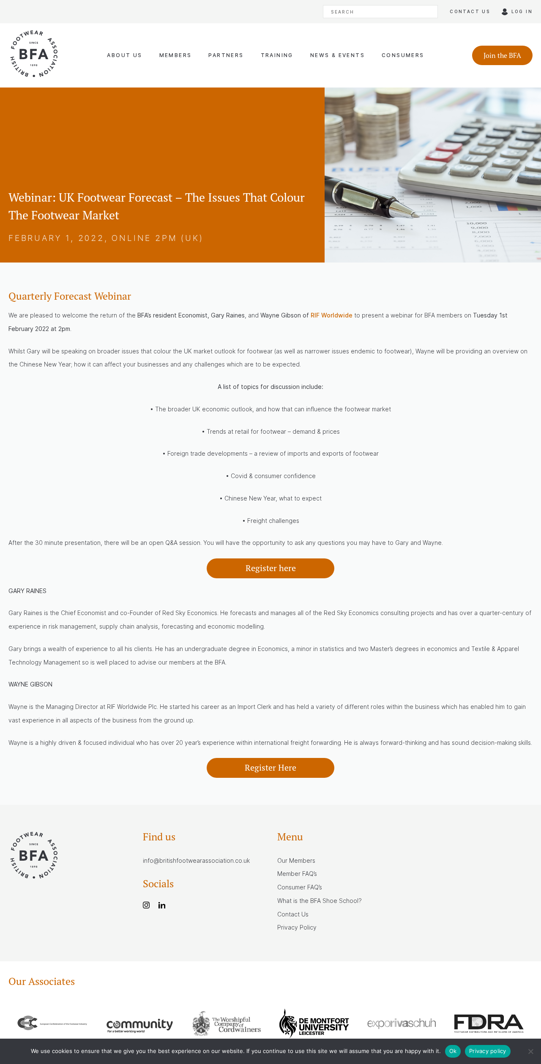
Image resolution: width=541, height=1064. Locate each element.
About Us (124, 55)
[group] (52, 1025)
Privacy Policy (297, 927)
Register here (271, 568)
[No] (530, 1051)
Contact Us (293, 914)
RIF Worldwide (331, 315)
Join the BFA (502, 55)
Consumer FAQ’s (299, 887)
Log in (522, 11)
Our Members (296, 860)
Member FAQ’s (297, 873)
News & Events (337, 55)
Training (277, 55)
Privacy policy (487, 1051)
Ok (453, 1051)
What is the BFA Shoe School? (319, 900)
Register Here (270, 767)
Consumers (403, 55)
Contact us (470, 11)
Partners (225, 55)
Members (175, 55)
